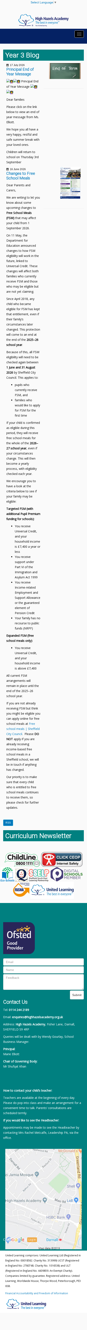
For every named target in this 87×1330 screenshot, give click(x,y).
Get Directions (43, 1224)
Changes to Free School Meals (20, 176)
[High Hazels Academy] (43, 20)
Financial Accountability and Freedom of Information (36, 1293)
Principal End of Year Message (20, 71)
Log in (32, 1239)
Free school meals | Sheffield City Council (23, 729)
